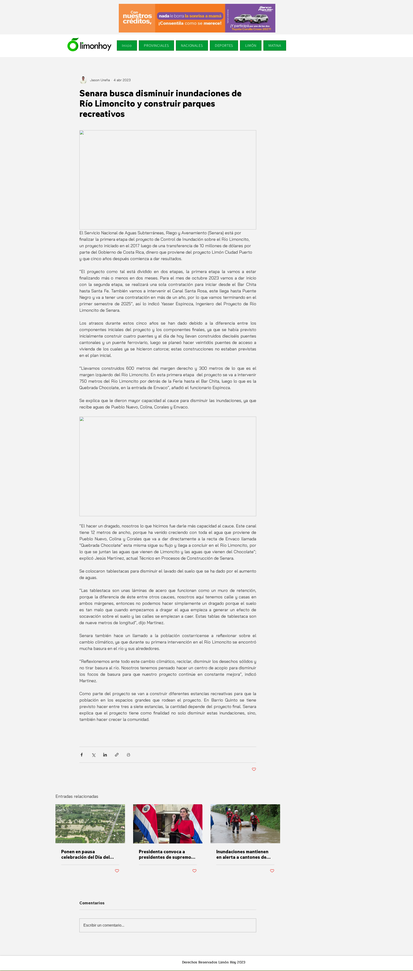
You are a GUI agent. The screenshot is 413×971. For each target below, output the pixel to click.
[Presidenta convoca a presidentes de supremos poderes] (168, 823)
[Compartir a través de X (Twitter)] (93, 754)
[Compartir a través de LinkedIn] (105, 754)
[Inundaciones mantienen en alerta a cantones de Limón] (245, 823)
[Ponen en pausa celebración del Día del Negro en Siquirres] (90, 823)
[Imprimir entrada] (128, 754)
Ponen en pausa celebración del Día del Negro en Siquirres (85, 854)
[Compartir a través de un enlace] (116, 754)
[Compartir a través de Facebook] (81, 754)
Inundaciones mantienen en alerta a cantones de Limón (242, 854)
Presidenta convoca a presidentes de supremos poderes (166, 854)
